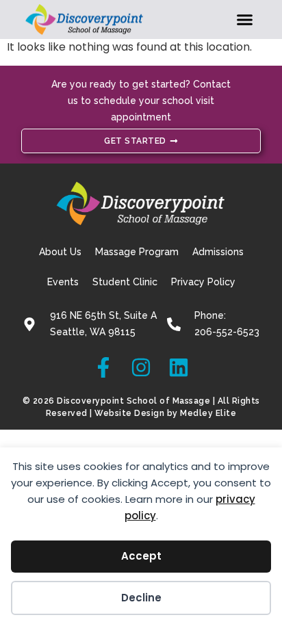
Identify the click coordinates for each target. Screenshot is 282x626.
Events (63, 281)
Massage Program (137, 251)
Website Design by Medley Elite (165, 413)
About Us (60, 251)
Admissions (218, 251)
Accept (141, 556)
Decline (141, 597)
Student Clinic (124, 281)
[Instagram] (141, 367)
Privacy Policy (203, 281)
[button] (245, 20)
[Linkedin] (178, 367)
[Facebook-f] (103, 367)
